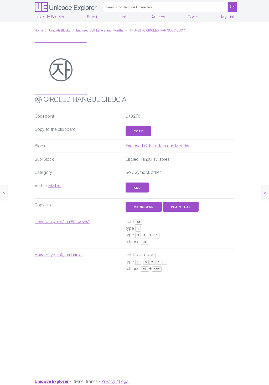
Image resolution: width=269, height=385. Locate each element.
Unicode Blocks (49, 16)
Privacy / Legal (115, 381)
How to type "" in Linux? (58, 254)
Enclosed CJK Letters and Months (157, 145)
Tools (193, 16)
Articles (158, 16)
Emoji (92, 16)
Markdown (144, 207)
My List (227, 16)
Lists (124, 16)
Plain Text (180, 207)
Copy (138, 131)
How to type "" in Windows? (62, 221)
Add (137, 187)
